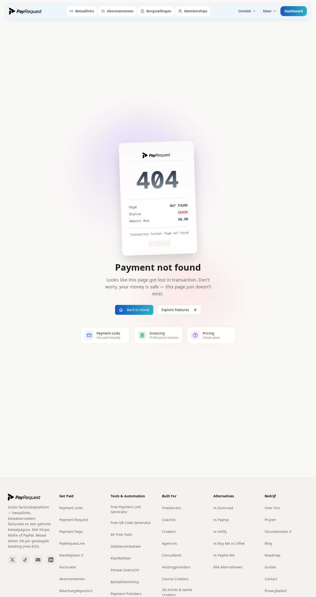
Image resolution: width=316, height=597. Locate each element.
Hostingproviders (176, 567)
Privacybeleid (276, 590)
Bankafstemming (125, 581)
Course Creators (175, 579)
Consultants (172, 555)
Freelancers (171, 507)
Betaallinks (84, 11)
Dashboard (293, 11)
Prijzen (270, 519)
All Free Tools (121, 534)
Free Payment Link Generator (126, 509)
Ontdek (244, 11)
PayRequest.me (72, 543)
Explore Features (175, 309)
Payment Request (73, 519)
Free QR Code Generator (131, 522)
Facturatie (67, 567)
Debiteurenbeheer (126, 546)
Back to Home (138, 309)
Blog (268, 543)
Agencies (169, 543)
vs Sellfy (220, 531)
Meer (267, 11)
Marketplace (69, 555)
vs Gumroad (223, 507)
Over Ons (272, 507)
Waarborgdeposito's (76, 590)
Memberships (195, 11)
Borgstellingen (158, 11)
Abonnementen (120, 11)
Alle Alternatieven (228, 567)
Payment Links (71, 507)
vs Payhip (221, 519)
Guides (270, 567)
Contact (271, 579)
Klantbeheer (121, 558)
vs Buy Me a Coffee (229, 543)
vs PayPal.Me (224, 555)
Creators (169, 531)
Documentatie (276, 531)
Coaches (169, 519)
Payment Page (71, 531)
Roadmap (272, 555)
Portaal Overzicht (125, 570)
